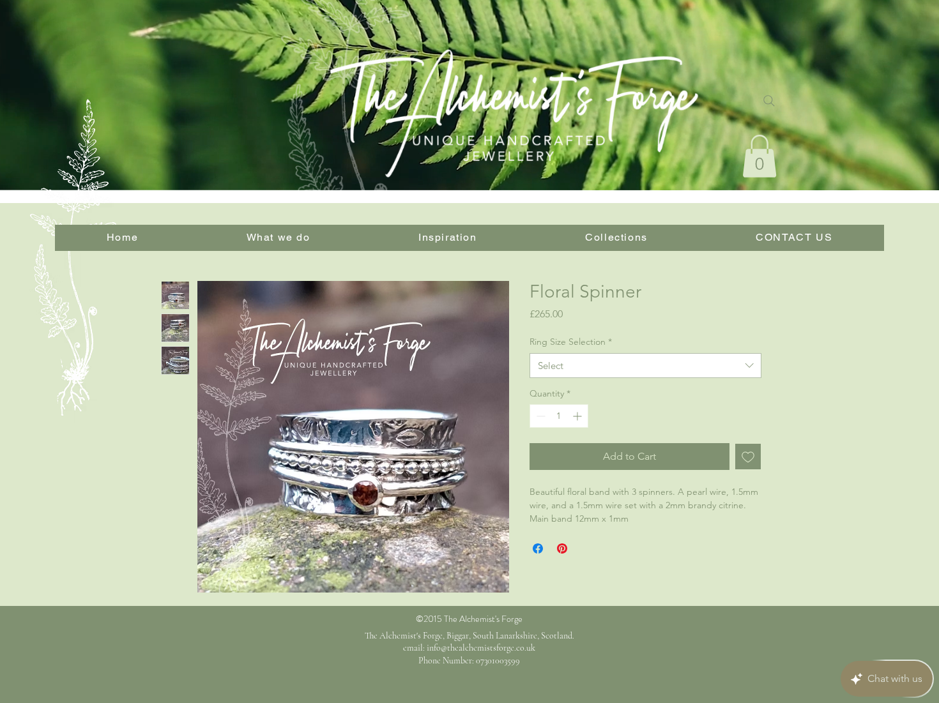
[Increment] (578, 416)
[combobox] (645, 365)
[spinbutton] (558, 416)
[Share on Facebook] (538, 548)
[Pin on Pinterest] (562, 548)
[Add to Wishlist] (748, 456)
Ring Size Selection (571, 341)
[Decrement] (539, 416)
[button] (759, 156)
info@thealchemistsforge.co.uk (481, 647)
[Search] (769, 100)
